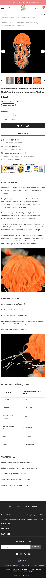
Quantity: (4, 111)
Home (3, 14)
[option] (23, 51)
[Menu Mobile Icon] (2, 7)
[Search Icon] (11, 8)
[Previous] (3, 51)
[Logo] (23, 8)
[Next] (43, 51)
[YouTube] (28, 554)
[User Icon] (36, 8)
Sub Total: (5, 119)
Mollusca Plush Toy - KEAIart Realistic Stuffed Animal (19, 17)
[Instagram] (20, 554)
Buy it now (23, 133)
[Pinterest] (24, 554)
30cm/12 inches (8, 105)
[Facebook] (16, 554)
